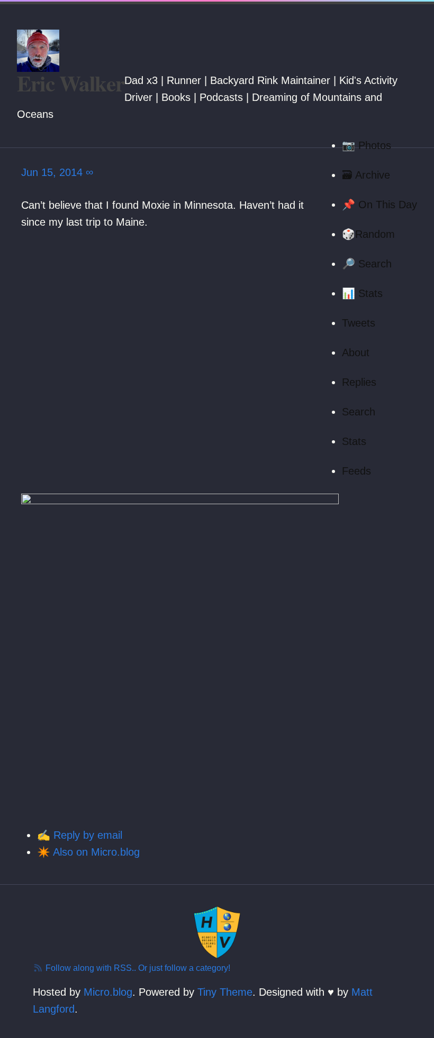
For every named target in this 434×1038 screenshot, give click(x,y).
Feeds (356, 471)
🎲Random (368, 234)
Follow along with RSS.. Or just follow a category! (136, 967)
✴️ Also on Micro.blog (88, 852)
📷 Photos (366, 145)
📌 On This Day (379, 204)
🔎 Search (367, 264)
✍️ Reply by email (79, 835)
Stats (354, 441)
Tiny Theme (224, 992)
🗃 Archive (366, 175)
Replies (359, 382)
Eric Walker (70, 83)
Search (358, 412)
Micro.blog (108, 992)
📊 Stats (362, 293)
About (355, 352)
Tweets (358, 323)
